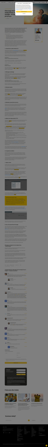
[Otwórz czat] (46, 445)
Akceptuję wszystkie (24, 11)
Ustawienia (24, 13)
